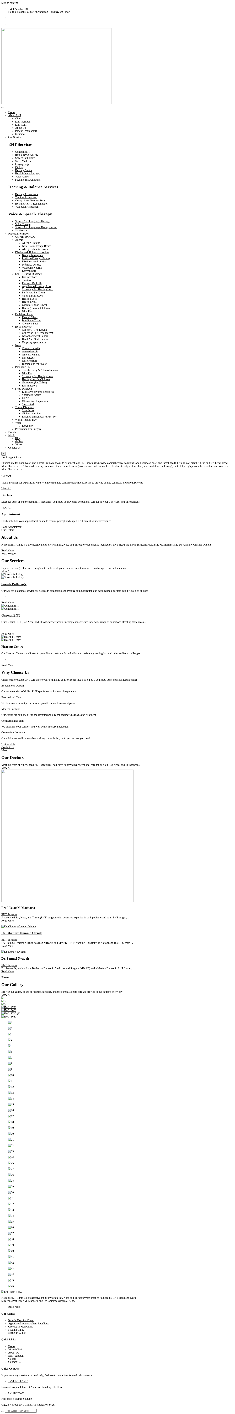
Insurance (20, 134)
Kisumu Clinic (16, 1329)
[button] (117, 685)
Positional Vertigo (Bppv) (36, 258)
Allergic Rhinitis (31, 242)
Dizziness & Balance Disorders (32, 252)
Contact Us (14, 447)
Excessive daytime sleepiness (38, 391)
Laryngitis (27, 425)
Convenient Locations (13, 732)
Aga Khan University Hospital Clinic (28, 1323)
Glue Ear (27, 311)
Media (11, 435)
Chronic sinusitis (31, 348)
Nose (18, 345)
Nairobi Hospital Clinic (21, 1320)
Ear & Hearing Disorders (28, 273)
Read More (7, 602)
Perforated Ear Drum (33, 292)
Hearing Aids (29, 301)
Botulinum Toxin (31, 320)
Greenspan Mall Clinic (20, 1326)
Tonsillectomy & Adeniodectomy (40, 370)
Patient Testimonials (26, 130)
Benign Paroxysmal (32, 255)
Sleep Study (28, 404)
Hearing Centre (12, 646)
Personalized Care (11, 697)
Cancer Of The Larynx (34, 329)
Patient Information (18, 233)
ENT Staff (20, 124)
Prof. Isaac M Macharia (18, 907)
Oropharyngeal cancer (34, 342)
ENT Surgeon (22, 121)
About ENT (14, 115)
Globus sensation (31, 413)
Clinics (19, 118)
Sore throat (28, 410)
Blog (17, 438)
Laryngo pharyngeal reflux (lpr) (39, 416)
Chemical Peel (30, 323)
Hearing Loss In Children (36, 308)
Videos (19, 444)
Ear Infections (29, 277)
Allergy (19, 239)
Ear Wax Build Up (32, 283)
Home (11, 112)
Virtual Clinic (15, 1349)
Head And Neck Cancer (35, 339)
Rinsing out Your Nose (34, 363)
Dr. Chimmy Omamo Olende (21, 933)
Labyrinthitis (29, 270)
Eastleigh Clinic (16, 1332)
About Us (20, 127)
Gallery (19, 441)
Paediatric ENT (23, 366)
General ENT (10, 615)
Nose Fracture (29, 360)
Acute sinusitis (30, 351)
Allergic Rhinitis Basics (35, 249)
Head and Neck (23, 326)
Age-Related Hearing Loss (36, 286)
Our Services (15, 137)
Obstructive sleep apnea (35, 401)
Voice (18, 422)
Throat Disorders (24, 407)
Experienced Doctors (12, 685)
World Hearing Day (26, 419)
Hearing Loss (29, 298)
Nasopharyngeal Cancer (35, 335)
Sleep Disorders (23, 388)
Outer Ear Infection (32, 295)
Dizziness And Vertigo (34, 261)
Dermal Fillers (30, 317)
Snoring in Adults (31, 394)
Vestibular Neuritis (32, 267)
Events (12, 432)
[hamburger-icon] (2, 107)
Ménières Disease (31, 264)
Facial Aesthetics (24, 314)
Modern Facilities (10, 709)
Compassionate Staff (12, 720)
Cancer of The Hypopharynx (38, 332)
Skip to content (9, 2)
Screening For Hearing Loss (37, 289)
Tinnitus (26, 280)
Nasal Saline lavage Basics (36, 246)
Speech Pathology (13, 584)
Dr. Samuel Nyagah (15, 958)
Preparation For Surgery (28, 429)
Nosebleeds (28, 357)
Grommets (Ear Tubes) (34, 304)
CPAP (25, 397)
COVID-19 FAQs (25, 236)
